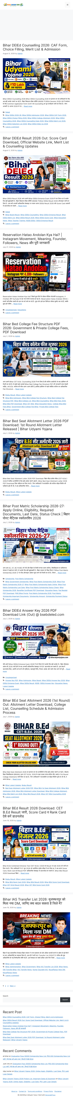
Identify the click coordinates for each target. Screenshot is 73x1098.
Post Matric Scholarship (24, 579)
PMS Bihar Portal (21, 593)
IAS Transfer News (24, 970)
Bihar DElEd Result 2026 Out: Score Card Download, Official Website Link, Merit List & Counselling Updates (36, 142)
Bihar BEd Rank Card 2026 (15, 882)
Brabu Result (10, 395)
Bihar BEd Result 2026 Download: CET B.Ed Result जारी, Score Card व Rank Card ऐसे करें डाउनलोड (34, 812)
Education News (51, 590)
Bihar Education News (43, 404)
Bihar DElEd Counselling (30, 215)
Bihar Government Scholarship (17, 582)
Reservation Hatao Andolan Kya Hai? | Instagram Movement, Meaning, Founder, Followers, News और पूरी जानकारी (35, 239)
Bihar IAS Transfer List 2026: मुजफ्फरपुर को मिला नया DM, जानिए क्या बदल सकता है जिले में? (34, 901)
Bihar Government (29, 967)
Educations (22, 310)
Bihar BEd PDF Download (12, 404)
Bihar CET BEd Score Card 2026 (37, 885)
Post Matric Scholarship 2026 (40, 593)
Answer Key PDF (11, 680)
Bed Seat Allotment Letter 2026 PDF (19, 788)
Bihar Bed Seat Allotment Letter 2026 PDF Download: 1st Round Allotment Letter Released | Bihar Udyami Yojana (36, 425)
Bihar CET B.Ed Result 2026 (13, 885)
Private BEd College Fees (48, 407)
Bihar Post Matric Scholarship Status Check (42, 587)
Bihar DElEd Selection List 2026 (15, 124)
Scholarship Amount (37, 596)
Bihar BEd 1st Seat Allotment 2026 (47, 788)
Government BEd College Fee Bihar (25, 407)
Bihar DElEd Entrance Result (50, 215)
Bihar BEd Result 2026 (31, 794)
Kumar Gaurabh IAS (40, 970)
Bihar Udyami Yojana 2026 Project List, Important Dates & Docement (29, 1079)
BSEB (37, 683)
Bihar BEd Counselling (40, 401)
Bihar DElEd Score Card (44, 218)
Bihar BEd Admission (13, 398)
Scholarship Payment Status (56, 596)
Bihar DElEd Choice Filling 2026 (15, 118)
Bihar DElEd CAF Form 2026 (55, 115)
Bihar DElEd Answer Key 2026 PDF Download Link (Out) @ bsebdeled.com (33, 612)
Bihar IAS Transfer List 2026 (47, 967)
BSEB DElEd (30, 221)
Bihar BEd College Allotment (56, 791)
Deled (7, 112)
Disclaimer (58, 1091)
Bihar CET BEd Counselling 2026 (53, 794)
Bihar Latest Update (24, 395)
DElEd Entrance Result (44, 221)
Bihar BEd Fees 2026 (58, 401)
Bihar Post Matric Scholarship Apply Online (41, 584)
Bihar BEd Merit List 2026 (12, 794)
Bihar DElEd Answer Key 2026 (53, 680)
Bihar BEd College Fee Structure (34, 398)
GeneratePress (50, 1095)
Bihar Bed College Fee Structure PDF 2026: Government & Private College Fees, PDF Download (36, 328)
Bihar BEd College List (22, 401)
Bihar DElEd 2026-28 (13, 115)
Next (12, 986)
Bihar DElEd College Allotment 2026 (41, 118)
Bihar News (63, 967)
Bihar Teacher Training (16, 221)
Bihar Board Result (12, 215)
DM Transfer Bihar (10, 970)
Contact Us (22, 1091)
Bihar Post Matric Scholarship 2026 (42, 582)
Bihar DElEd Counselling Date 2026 (30, 121)
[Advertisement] (36, 24)
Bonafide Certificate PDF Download (30, 590)
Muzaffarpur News (10, 973)
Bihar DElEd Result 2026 (25, 218)
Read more (28, 106)
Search (5, 996)
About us (14, 1091)
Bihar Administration (13, 967)
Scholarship (9, 579)
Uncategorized (11, 310)
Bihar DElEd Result (27, 683)
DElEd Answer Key (47, 683)
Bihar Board (36, 680)
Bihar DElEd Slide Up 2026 (38, 124)
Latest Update (8, 686)
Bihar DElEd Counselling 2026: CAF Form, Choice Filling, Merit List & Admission (35, 47)
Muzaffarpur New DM (57, 970)
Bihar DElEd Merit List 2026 (55, 121)
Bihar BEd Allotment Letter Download (30, 791)
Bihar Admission (25, 680)
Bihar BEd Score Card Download (57, 882)
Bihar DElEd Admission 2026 (33, 115)
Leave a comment (12, 127)
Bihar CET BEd (28, 404)
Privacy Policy (48, 1091)
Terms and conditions (35, 1091)
